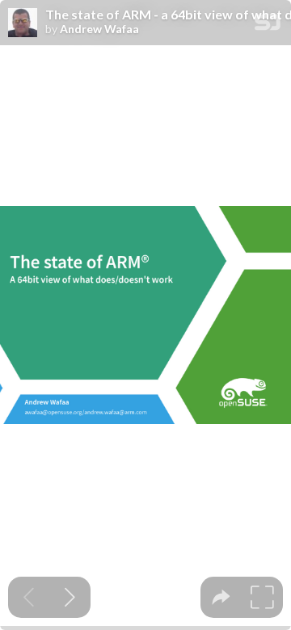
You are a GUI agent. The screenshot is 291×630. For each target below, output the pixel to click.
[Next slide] (70, 597)
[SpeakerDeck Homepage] (267, 25)
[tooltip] (221, 597)
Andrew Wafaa (99, 29)
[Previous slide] (29, 597)
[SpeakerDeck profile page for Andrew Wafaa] (22, 23)
